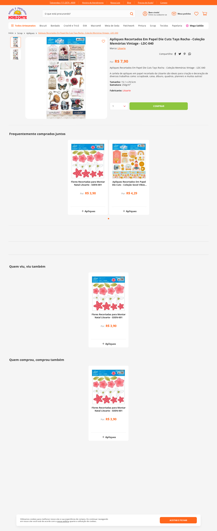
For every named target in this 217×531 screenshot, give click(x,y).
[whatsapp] (189, 54)
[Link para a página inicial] (11, 33)
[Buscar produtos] (131, 13)
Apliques (30, 33)
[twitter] (180, 54)
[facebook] (175, 54)
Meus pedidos (184, 13)
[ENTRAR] (156, 14)
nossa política (63, 521)
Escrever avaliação (108, 260)
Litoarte (122, 48)
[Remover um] (79, 201)
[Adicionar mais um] (79, 199)
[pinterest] (185, 54)
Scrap (20, 33)
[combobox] (89, 13)
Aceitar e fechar (178, 520)
